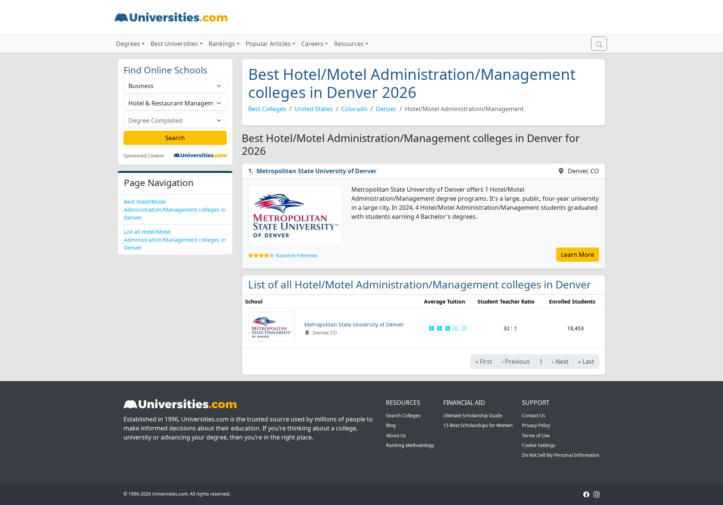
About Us (396, 435)
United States (313, 109)
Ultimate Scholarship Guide (472, 415)
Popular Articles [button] (268, 44)
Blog (391, 425)
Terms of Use (536, 435)
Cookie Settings (538, 445)
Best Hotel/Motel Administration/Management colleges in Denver (175, 209)
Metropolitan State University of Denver (316, 171)
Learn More (577, 254)
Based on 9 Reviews (296, 255)
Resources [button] (349, 44)
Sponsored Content (144, 156)
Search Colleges (403, 415)
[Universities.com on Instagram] (596, 494)
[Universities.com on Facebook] (586, 494)
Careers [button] (312, 44)
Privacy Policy (536, 425)
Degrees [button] (128, 44)
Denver (386, 109)
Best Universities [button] (174, 44)
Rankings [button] (222, 44)
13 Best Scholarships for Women (478, 425)
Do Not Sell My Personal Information (560, 455)
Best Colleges (267, 109)
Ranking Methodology (410, 445)
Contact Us (533, 415)
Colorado (354, 109)
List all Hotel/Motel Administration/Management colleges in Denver (175, 239)
